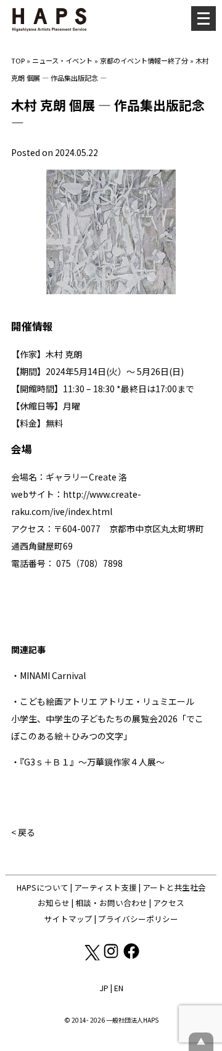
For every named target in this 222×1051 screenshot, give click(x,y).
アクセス (168, 903)
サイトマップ (68, 919)
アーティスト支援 (105, 887)
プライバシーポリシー (138, 919)
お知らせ (54, 903)
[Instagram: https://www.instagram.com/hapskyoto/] (112, 957)
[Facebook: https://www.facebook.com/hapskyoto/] (131, 957)
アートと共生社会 (174, 887)
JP (104, 988)
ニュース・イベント (62, 60)
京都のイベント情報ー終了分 (144, 60)
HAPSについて (42, 887)
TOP (18, 60)
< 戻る (23, 832)
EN (118, 988)
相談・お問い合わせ (111, 903)
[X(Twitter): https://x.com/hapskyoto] (91, 957)
